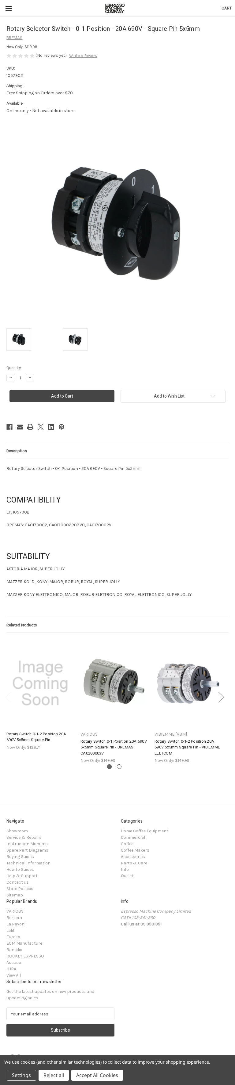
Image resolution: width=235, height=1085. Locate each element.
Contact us (17, 882)
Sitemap (14, 895)
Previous (8, 697)
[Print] (30, 427)
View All (13, 975)
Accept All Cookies (97, 1075)
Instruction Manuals (27, 843)
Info (125, 869)
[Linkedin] (51, 427)
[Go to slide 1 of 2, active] (109, 766)
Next (221, 697)
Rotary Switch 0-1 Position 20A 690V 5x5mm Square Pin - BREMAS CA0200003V (113, 747)
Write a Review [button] (83, 55)
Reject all (53, 1075)
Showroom (17, 831)
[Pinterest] (61, 427)
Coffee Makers (135, 850)
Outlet (127, 875)
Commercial (133, 837)
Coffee (127, 843)
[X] (41, 427)
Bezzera (14, 917)
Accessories (133, 856)
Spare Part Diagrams (27, 850)
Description (16, 451)
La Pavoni (15, 924)
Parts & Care (134, 863)
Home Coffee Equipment (144, 831)
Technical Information (28, 863)
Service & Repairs (24, 837)
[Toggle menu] (8, 8)
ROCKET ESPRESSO (25, 956)
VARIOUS (15, 911)
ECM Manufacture (24, 943)
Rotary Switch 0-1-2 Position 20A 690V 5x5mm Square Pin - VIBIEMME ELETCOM (187, 747)
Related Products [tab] (21, 625)
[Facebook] (9, 427)
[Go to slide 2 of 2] (119, 766)
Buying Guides (20, 856)
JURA (11, 968)
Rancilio (14, 949)
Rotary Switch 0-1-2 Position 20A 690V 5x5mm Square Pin (36, 737)
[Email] (20, 427)
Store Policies (19, 888)
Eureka (13, 936)
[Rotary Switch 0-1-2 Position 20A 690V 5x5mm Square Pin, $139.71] (40, 683)
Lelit (10, 930)
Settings (21, 1075)
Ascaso (13, 962)
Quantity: (14, 368)
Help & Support (22, 875)
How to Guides (20, 869)
